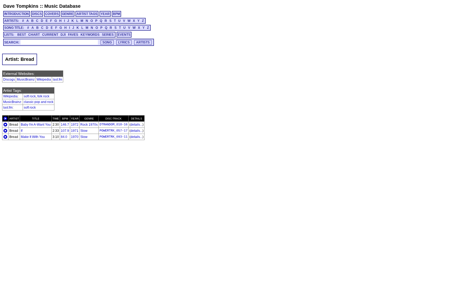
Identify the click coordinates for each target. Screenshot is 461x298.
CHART (34, 35)
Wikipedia (44, 79)
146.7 (65, 124)
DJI (63, 35)
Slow (84, 131)
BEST (21, 35)
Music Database (62, 6)
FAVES (73, 35)
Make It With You (33, 137)
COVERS (52, 14)
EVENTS (124, 35)
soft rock (30, 96)
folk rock (43, 96)
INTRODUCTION (16, 14)
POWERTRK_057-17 (114, 131)
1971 (74, 131)
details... (136, 124)
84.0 (64, 137)
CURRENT (50, 35)
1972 (74, 124)
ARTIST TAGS (87, 14)
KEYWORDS (90, 35)
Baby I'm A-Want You (36, 124)
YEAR (105, 14)
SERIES (108, 35)
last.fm (57, 79)
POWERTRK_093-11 (114, 137)
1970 (74, 137)
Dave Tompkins (20, 6)
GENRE (67, 14)
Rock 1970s (89, 124)
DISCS (37, 14)
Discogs (9, 79)
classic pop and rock (38, 102)
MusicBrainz (26, 79)
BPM (116, 14)
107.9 (65, 131)
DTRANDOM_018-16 (114, 124)
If (21, 131)
